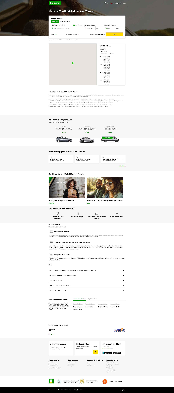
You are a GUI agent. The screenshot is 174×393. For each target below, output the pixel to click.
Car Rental (51, 39)
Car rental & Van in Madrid (103, 304)
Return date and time (109, 25)
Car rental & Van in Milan (78, 304)
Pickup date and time (89, 25)
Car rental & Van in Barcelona (90, 304)
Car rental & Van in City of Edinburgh (90, 306)
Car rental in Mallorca (115, 304)
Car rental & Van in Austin (115, 306)
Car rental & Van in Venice (78, 306)
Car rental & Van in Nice (103, 306)
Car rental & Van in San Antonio (78, 309)
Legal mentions (66, 389)
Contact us (80, 389)
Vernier (68, 39)
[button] (73, 63)
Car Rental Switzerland (60, 39)
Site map (60, 389)
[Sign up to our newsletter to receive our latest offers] (95, 352)
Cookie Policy (74, 389)
